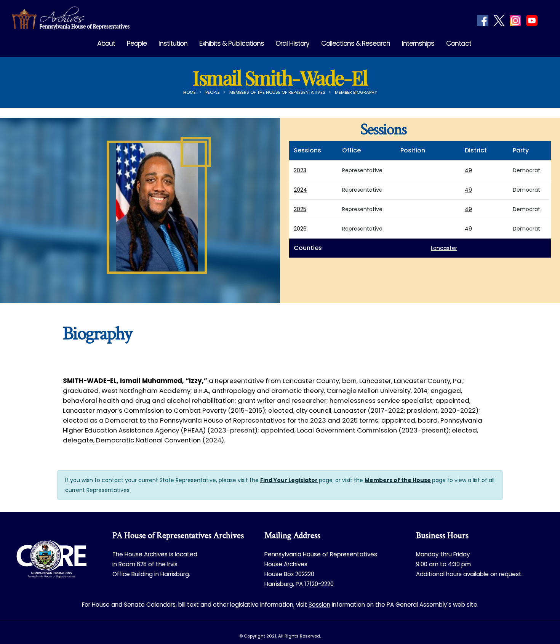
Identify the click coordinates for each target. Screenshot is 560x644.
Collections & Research (355, 43)
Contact (458, 43)
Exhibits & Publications (231, 43)
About (106, 43)
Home (189, 92)
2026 (300, 228)
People (137, 43)
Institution (172, 43)
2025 (300, 209)
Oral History (292, 43)
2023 (300, 170)
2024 (300, 190)
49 (468, 170)
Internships (418, 43)
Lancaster (444, 248)
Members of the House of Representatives (277, 92)
